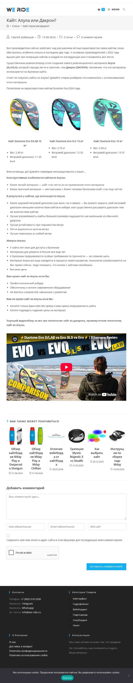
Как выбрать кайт (97, 453)
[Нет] (128, 675)
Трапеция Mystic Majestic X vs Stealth (76, 454)
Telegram (27, 603)
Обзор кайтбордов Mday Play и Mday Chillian (36, 458)
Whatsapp (28, 608)
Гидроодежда (80, 614)
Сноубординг (80, 620)
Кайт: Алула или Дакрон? (36, 26)
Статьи (68, 37)
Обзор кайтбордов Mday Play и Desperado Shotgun (16, 458)
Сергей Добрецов (22, 37)
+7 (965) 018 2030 (31, 599)
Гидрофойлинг (81, 604)
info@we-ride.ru (31, 612)
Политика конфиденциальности (28, 651)
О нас (12, 642)
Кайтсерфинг (80, 598)
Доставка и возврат (21, 646)
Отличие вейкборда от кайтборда (56, 456)
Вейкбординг (80, 609)
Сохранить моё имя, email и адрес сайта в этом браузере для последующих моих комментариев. (65, 540)
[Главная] (8, 26)
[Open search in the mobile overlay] (124, 9)
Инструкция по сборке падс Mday (117, 456)
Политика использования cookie (28, 655)
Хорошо (67, 677)
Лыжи (76, 625)
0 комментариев (91, 37)
